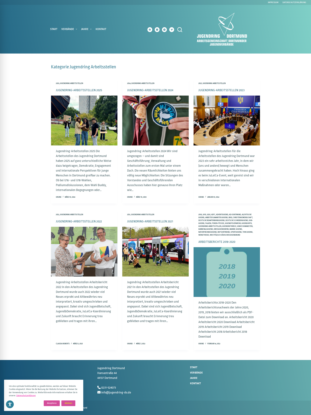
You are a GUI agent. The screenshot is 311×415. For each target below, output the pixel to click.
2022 (57, 214)
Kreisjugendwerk (221, 229)
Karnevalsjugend (205, 229)
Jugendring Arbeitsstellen (71, 83)
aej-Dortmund (235, 214)
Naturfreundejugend (207, 232)
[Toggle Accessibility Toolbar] (10, 404)
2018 (200, 214)
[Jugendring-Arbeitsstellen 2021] (155, 252)
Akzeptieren (52, 403)
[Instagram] (157, 29)
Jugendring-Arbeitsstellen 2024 (150, 90)
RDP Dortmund (224, 232)
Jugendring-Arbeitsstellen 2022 (79, 221)
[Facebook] (149, 29)
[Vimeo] (171, 29)
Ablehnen (68, 403)
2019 (204, 214)
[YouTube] (164, 29)
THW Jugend (247, 232)
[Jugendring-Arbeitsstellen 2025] (84, 120)
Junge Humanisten (245, 226)
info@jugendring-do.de (116, 392)
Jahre (84, 29)
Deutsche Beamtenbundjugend (211, 220)
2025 (57, 83)
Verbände (67, 29)
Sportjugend (236, 232)
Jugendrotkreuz (229, 226)
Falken (208, 223)
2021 (128, 214)
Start (53, 29)
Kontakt (101, 29)
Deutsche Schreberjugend (236, 220)
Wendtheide (203, 235)
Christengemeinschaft (242, 217)
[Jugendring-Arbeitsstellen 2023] (227, 120)
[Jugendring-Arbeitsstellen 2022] (84, 252)
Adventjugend (222, 214)
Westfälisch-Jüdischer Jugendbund (225, 235)
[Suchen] (179, 29)
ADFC (213, 214)
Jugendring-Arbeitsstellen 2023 (221, 90)
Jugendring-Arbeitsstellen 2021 (150, 221)
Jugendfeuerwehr (233, 223)
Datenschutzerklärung (26, 395)
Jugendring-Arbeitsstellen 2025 (79, 90)
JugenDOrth (247, 223)
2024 (129, 83)
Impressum (273, 2)
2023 (200, 83)
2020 (208, 214)
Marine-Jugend (236, 229)
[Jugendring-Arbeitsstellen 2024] (155, 120)
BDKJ (230, 217)
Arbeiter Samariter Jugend (216, 217)
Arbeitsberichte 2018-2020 (216, 242)
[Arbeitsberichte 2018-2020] (227, 272)
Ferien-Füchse (218, 223)
